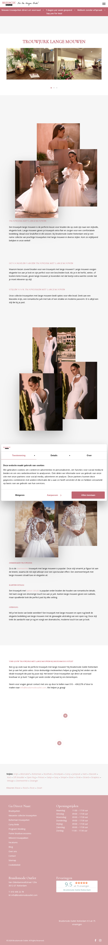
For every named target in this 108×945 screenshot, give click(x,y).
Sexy (56, 777)
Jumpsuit (76, 774)
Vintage (10, 780)
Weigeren (19, 495)
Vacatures (13, 842)
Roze (32, 787)
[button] (103, 3)
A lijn (16, 774)
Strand (86, 777)
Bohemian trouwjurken (19, 820)
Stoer (71, 777)
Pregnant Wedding (17, 829)
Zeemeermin (22, 780)
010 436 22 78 (17, 891)
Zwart (39, 787)
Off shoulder (18, 777)
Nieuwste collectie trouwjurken (23, 815)
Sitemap (12, 860)
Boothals (48, 774)
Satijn (49, 777)
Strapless (95, 777)
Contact (12, 856)
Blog (11, 847)
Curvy (67, 774)
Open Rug (31, 777)
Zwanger (34, 780)
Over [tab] (89, 455)
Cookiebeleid (14, 865)
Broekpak (58, 774)
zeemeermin (22, 568)
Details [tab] (54, 455)
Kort (9, 777)
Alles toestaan (88, 495)
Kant (85, 774)
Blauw (18, 787)
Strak (78, 777)
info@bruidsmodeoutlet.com (24, 895)
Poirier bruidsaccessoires (20, 833)
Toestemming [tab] (18, 455)
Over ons (13, 851)
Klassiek (92, 774)
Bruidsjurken (14, 811)
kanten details (32, 590)
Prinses (41, 777)
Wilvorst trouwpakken (18, 838)
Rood (25, 787)
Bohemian (36, 774)
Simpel (64, 777)
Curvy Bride (14, 824)
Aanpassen (52, 495)
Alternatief (25, 774)
